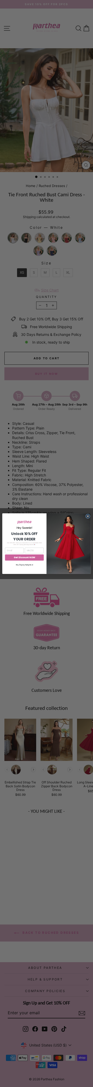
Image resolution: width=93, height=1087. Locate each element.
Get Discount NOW (24, 557)
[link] (24, 522)
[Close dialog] (88, 516)
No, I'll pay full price (24, 564)
